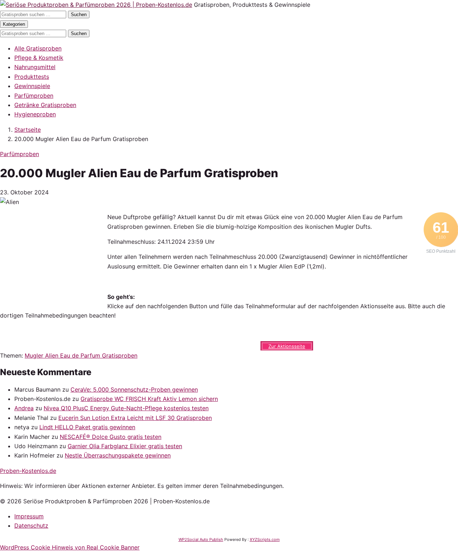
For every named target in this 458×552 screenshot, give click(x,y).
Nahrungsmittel (34, 67)
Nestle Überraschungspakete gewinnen (118, 455)
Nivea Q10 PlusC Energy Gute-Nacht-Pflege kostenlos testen (126, 408)
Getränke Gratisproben (45, 104)
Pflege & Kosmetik (38, 57)
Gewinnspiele (32, 85)
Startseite (27, 129)
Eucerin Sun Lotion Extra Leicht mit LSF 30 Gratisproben (135, 417)
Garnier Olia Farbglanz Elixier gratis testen (125, 446)
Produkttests (31, 76)
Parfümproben (33, 95)
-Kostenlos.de (28, 470)
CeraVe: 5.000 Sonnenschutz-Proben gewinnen (134, 389)
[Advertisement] (53, 257)
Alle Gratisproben (38, 48)
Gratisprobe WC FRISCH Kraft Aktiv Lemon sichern (149, 398)
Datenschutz (31, 525)
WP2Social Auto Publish (201, 539)
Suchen (79, 14)
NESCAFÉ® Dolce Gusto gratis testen (110, 436)
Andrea (24, 408)
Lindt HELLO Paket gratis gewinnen (87, 427)
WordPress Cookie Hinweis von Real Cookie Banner (70, 547)
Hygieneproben (35, 114)
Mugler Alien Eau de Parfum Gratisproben (81, 355)
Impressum (29, 516)
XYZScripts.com (265, 539)
